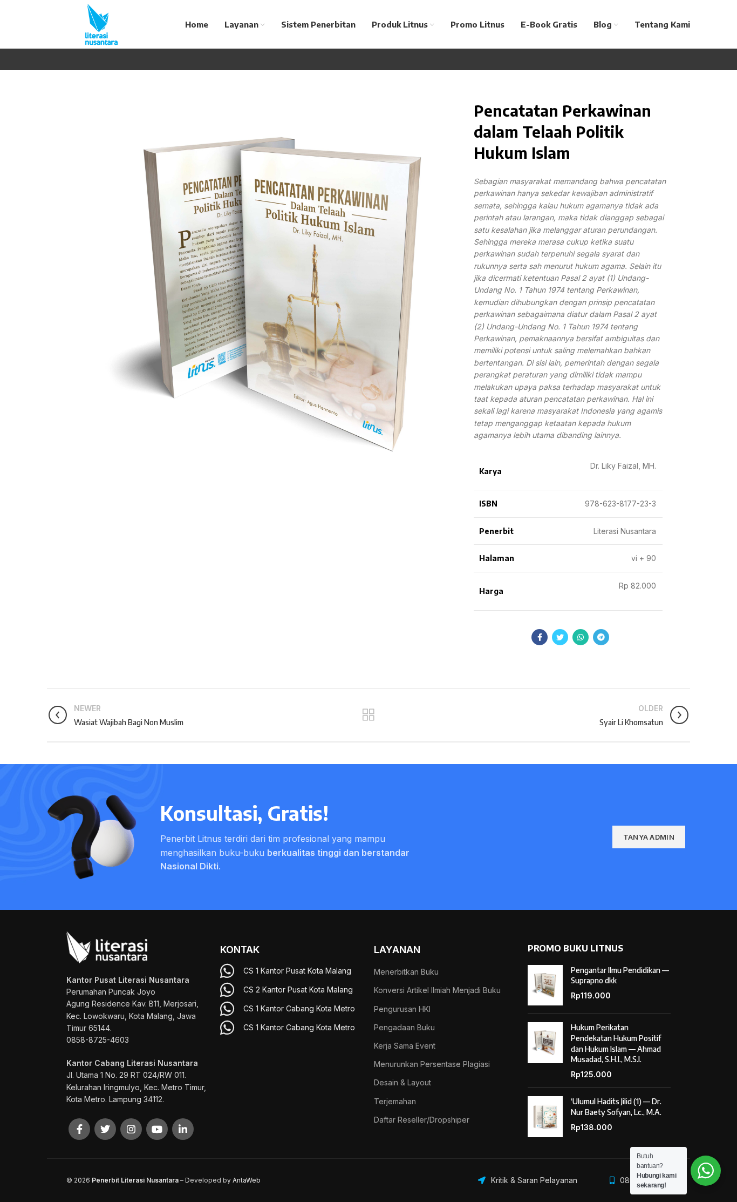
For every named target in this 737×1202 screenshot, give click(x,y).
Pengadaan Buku (404, 1027)
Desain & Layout (402, 1082)
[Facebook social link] (539, 637)
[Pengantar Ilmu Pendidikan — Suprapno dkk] (545, 985)
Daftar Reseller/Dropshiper (421, 1119)
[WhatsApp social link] (580, 637)
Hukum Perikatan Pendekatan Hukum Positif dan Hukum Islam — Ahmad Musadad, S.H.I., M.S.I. (616, 1043)
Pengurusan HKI (402, 1009)
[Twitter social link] (560, 637)
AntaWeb (247, 1180)
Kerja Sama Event (404, 1045)
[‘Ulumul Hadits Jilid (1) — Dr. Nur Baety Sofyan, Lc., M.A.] (545, 1116)
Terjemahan (395, 1101)
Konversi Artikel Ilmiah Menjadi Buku (437, 990)
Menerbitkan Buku (406, 971)
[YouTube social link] (157, 1129)
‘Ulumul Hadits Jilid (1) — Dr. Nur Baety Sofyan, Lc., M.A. (616, 1107)
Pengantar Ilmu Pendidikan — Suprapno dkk (620, 975)
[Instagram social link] (131, 1129)
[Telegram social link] (601, 637)
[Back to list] (368, 715)
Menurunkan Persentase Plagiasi (432, 1064)
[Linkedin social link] (183, 1129)
